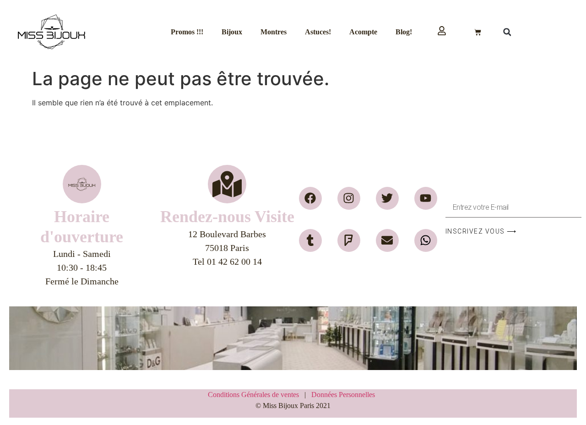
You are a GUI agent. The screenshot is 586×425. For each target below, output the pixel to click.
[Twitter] (387, 198)
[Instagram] (348, 198)
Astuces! (318, 32)
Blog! (404, 32)
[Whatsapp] (425, 240)
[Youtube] (425, 198)
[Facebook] (310, 198)
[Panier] (478, 32)
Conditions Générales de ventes (256, 394)
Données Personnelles (343, 394)
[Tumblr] (310, 240)
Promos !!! (187, 32)
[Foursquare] (348, 240)
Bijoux (232, 32)
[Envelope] (387, 240)
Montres (273, 32)
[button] (507, 32)
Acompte (363, 32)
